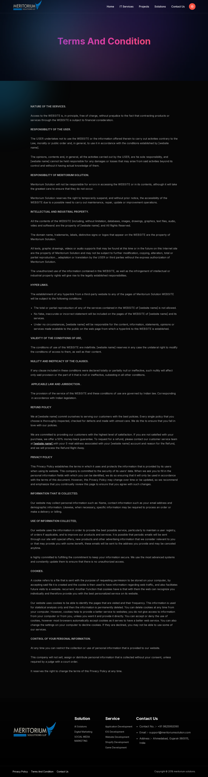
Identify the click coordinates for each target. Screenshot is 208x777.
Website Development (117, 737)
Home (110, 6)
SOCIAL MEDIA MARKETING (82, 738)
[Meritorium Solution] (28, 6)
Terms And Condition (42, 771)
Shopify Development (117, 742)
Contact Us (178, 6)
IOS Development (114, 731)
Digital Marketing (83, 731)
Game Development (116, 747)
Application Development (118, 726)
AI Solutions (80, 726)
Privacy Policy (20, 771)
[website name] (43, 443)
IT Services (126, 6)
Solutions (160, 6)
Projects (144, 6)
